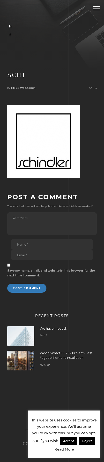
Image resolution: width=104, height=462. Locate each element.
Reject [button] (87, 441)
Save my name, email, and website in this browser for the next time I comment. (51, 273)
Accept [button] (68, 441)
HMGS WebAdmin (23, 88)
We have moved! (53, 328)
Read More (64, 449)
